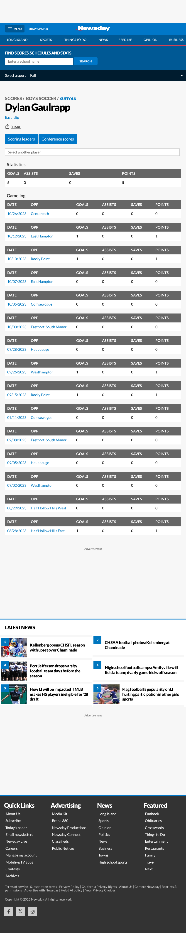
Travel (149, 862)
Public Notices (63, 848)
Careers (11, 848)
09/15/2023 (16, 394)
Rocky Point (40, 259)
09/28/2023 (16, 349)
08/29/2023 (16, 508)
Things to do (75, 40)
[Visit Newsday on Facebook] (8, 911)
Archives (12, 876)
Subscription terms (43, 887)
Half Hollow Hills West (48, 508)
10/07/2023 (16, 281)
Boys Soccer (41, 98)
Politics (104, 834)
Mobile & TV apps (19, 862)
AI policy (76, 890)
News (103, 40)
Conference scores (58, 138)
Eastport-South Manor (48, 327)
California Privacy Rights (99, 887)
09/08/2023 (16, 440)
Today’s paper (16, 827)
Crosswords (154, 827)
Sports (46, 40)
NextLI (150, 869)
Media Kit (59, 814)
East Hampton (42, 236)
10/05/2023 (16, 304)
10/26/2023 (16, 213)
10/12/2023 (16, 236)
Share (16, 127)
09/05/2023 (16, 462)
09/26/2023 (16, 372)
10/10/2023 (16, 259)
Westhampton (42, 372)
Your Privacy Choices (100, 890)
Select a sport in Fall (20, 75)
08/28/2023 (16, 530)
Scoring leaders (21, 138)
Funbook (152, 814)
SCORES (13, 98)
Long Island (17, 40)
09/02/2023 (16, 485)
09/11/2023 (16, 417)
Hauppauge (40, 349)
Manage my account (21, 855)
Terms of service (16, 887)
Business (105, 848)
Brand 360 (60, 820)
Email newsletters (19, 834)
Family (150, 855)
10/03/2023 (16, 327)
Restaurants (154, 848)
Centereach (40, 213)
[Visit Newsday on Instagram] (32, 911)
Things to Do (155, 834)
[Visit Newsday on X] (20, 911)
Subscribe (13, 820)
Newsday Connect (66, 834)
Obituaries (153, 820)
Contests (12, 869)
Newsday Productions (69, 827)
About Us (12, 814)
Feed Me (125, 40)
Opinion (150, 40)
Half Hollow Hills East (48, 530)
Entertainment (156, 841)
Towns (103, 855)
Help (64, 890)
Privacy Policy (69, 887)
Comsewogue (41, 304)
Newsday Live (16, 841)
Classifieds (60, 841)
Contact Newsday (147, 887)
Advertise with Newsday (41, 890)
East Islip (12, 117)
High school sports (112, 862)
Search (85, 61)
